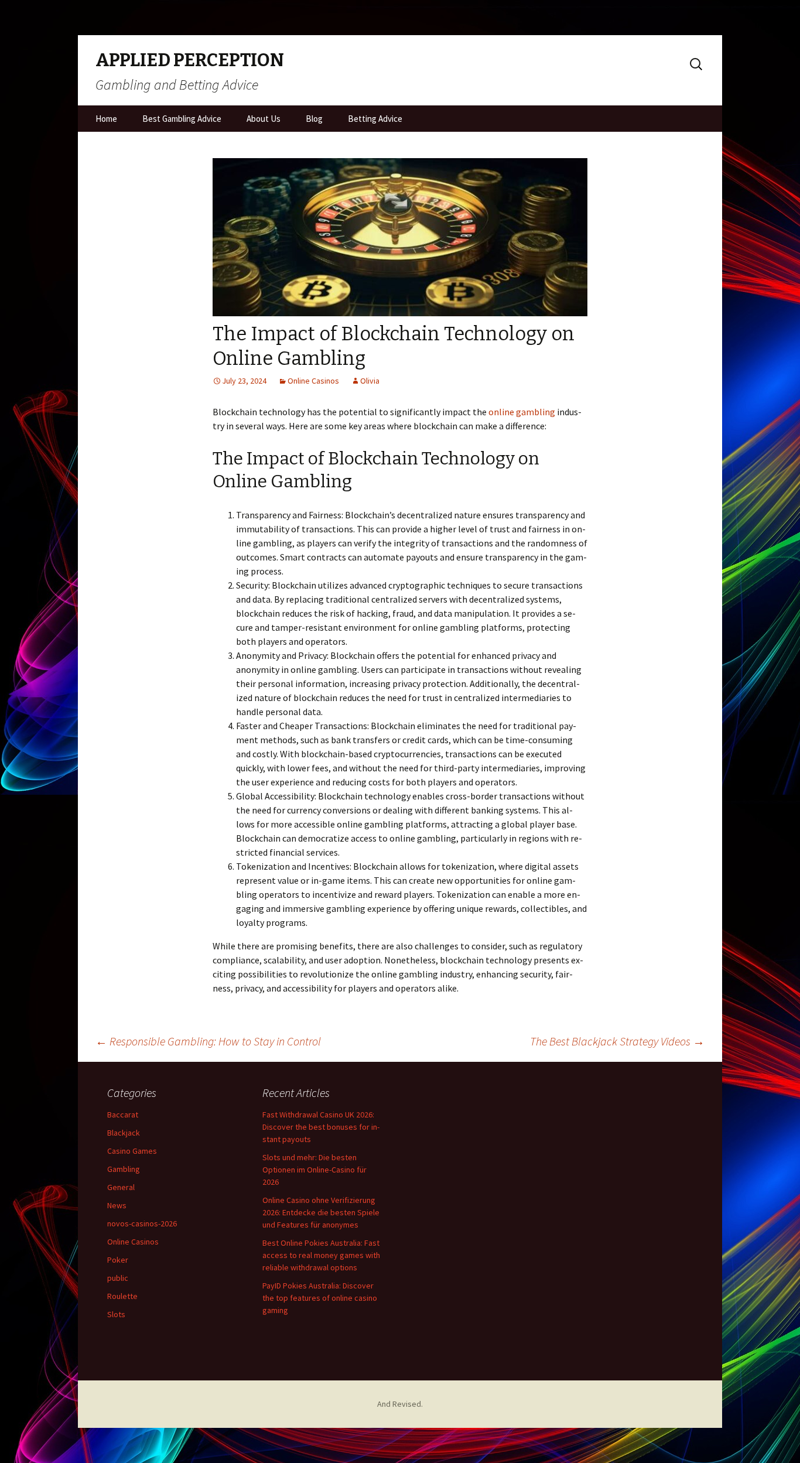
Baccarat (122, 1114)
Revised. (407, 1404)
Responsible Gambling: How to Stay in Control (208, 1041)
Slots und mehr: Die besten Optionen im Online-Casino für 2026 (314, 1169)
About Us (264, 118)
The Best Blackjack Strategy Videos (617, 1041)
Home (106, 118)
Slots (116, 1314)
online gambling (521, 412)
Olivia (370, 380)
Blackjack (123, 1132)
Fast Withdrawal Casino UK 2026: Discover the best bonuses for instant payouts (321, 1126)
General (121, 1187)
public (117, 1278)
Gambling (123, 1169)
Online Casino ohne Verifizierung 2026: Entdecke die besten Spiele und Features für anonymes (321, 1212)
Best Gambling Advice (181, 118)
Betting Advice (375, 118)
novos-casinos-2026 (142, 1223)
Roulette (122, 1296)
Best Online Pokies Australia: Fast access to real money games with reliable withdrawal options (321, 1255)
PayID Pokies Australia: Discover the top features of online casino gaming (319, 1297)
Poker (117, 1260)
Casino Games (132, 1151)
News (117, 1205)
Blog (314, 118)
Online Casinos (313, 380)
